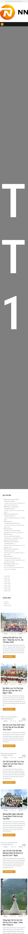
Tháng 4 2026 (7, 576)
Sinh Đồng (5, 633)
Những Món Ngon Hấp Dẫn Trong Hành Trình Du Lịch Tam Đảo (13, 816)
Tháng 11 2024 (7, 589)
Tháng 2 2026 (7, 579)
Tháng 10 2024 (7, 590)
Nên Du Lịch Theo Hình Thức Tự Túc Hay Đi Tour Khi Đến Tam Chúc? (14, 727)
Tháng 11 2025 (7, 585)
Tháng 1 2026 (7, 581)
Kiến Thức (20, 633)
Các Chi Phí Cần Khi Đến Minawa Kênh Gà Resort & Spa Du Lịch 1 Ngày (13, 853)
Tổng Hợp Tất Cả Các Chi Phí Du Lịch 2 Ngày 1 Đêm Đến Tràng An (13, 922)
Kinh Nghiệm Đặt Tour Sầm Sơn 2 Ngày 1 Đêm (14, 532)
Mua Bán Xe (6, 603)
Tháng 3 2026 (7, 578)
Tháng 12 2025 (7, 583)
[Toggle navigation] (2, 24)
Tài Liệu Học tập (7, 605)
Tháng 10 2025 (7, 587)
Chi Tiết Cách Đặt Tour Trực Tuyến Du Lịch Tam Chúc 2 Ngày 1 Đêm (13, 763)
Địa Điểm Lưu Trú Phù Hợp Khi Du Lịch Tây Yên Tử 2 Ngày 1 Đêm (13, 690)
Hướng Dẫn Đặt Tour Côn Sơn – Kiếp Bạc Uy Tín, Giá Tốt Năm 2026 (13, 639)
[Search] (26, 24)
